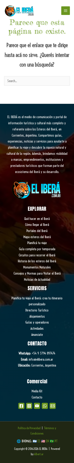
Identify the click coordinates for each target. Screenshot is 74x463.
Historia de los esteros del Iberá (37, 261)
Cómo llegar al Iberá (37, 225)
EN (47, 441)
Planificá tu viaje (37, 243)
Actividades (37, 328)
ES (39, 441)
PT (56, 441)
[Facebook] (21, 406)
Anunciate (37, 335)
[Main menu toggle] (65, 10)
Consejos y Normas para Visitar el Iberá (37, 273)
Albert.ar (38, 454)
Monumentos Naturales (37, 267)
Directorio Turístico (37, 310)
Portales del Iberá (37, 231)
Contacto (37, 397)
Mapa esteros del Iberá (37, 237)
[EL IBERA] (19, 10)
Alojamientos (37, 316)
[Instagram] (29, 406)
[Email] (53, 406)
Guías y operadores (37, 322)
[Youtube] (37, 406)
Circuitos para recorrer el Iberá (37, 255)
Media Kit (37, 391)
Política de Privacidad (29, 428)
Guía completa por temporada (37, 249)
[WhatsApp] (45, 406)
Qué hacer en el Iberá (37, 219)
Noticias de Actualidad (37, 279)
